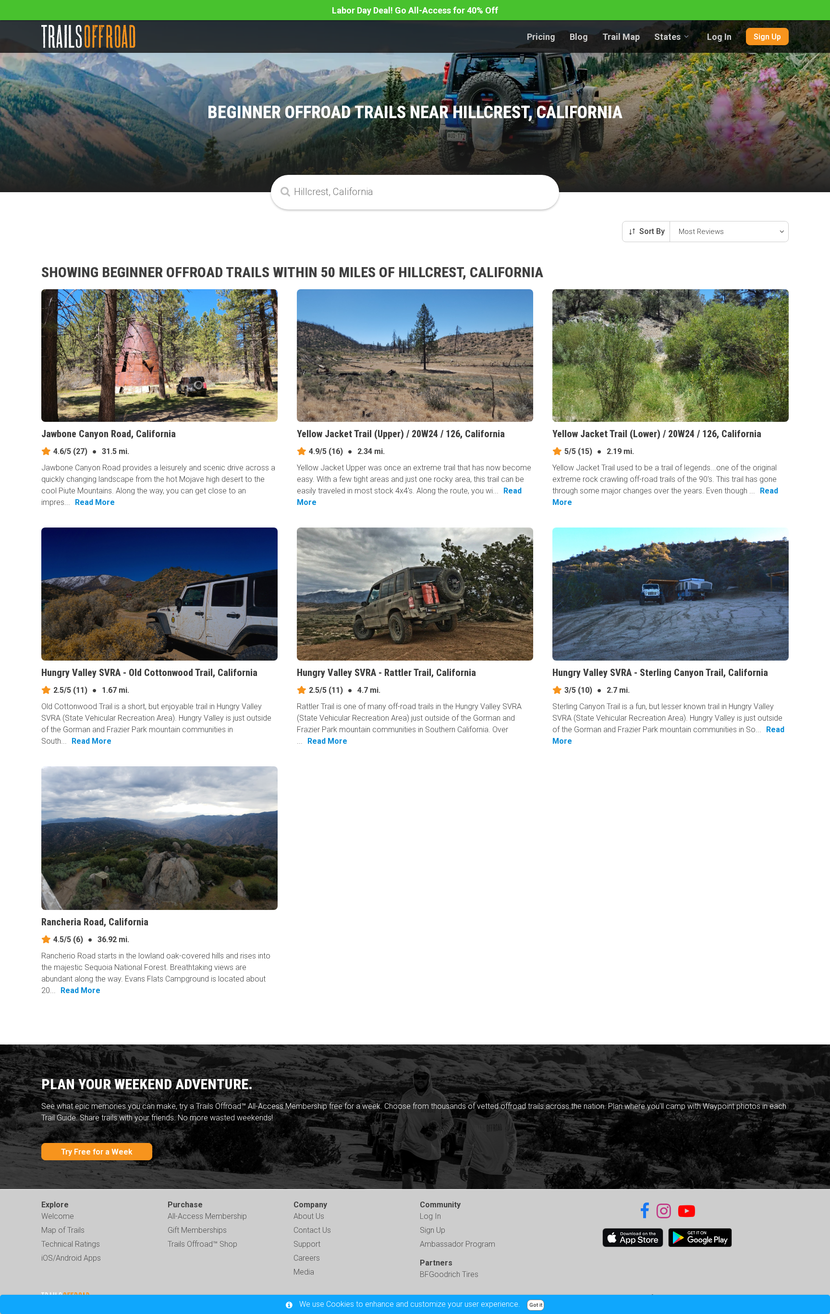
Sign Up (767, 36)
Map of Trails (63, 1230)
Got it (535, 1305)
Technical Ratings (70, 1244)
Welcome (57, 1216)
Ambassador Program (457, 1244)
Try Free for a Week (97, 1151)
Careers (306, 1258)
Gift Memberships (197, 1230)
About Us (308, 1216)
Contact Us (312, 1230)
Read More (95, 502)
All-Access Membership (207, 1216)
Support (306, 1244)
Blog (579, 37)
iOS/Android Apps (71, 1258)
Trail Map (621, 37)
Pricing (541, 37)
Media (303, 1272)
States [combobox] (667, 37)
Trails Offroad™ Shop (202, 1244)
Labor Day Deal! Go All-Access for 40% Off (415, 10)
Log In (719, 37)
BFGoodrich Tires (449, 1274)
